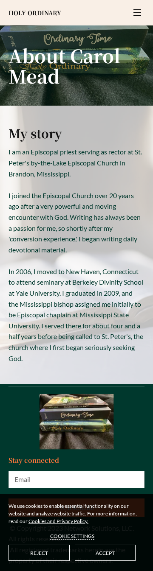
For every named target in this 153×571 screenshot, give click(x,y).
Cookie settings (72, 536)
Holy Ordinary (34, 12)
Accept (105, 553)
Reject (39, 553)
